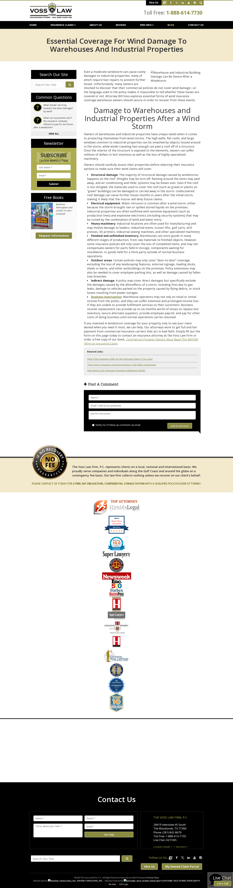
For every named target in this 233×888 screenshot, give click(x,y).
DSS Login (123, 884)
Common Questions (54, 97)
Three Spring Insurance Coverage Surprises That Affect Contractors (121, 364)
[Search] (201, 2)
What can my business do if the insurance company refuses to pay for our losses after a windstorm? (53, 122)
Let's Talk (223, 883)
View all (54, 133)
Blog (171, 24)
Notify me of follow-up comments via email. (118, 424)
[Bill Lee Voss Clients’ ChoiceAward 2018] (116, 533)
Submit (54, 184)
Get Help (109, 834)
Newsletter (54, 143)
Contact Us (196, 24)
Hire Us (153, 2)
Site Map (112, 884)
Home (33, 24)
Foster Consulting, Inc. (90, 881)
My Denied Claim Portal (182, 866)
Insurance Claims (62, 24)
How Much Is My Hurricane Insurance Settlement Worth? (116, 370)
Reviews (121, 24)
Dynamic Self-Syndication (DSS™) (181, 881)
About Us (96, 24)
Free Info (146, 24)
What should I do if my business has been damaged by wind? (58, 108)
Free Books (54, 197)
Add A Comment (180, 425)
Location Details (161, 846)
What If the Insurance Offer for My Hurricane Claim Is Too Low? (120, 358)
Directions (181, 846)
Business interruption (106, 297)
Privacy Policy (153, 877)
